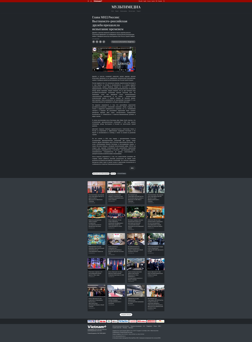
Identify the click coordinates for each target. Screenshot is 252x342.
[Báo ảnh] (151, 321)
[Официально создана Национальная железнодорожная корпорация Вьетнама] (136, 291)
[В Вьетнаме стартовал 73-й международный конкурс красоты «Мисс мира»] (96, 264)
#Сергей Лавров (122, 173)
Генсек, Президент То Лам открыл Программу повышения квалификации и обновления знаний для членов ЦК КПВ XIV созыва (115, 223)
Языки (155, 326)
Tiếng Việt (140, 1)
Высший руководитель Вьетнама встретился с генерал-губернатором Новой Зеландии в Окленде (135, 249)
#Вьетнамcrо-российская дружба (101, 173)
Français (149, 1)
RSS (144, 326)
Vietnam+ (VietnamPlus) (98, 1)
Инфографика (123, 11)
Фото (112, 11)
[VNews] (97, 321)
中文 (156, 1)
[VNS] (123, 321)
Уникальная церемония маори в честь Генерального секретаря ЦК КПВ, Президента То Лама (155, 249)
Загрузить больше (126, 314)
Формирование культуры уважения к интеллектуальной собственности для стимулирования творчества (96, 249)
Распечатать (100, 41)
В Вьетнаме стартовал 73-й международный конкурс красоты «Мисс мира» (95, 273)
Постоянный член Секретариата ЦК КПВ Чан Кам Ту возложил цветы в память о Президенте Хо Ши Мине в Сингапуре (136, 198)
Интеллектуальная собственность (121, 326)
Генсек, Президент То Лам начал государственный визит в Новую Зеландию (155, 273)
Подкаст (139, 11)
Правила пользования (136, 326)
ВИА (159, 326)
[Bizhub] (114, 321)
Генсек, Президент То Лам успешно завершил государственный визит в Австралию (114, 301)
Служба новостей (117, 327)
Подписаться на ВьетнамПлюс (119, 41)
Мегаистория (132, 11)
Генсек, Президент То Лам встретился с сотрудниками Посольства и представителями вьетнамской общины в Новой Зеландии (96, 302)
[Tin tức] (102, 321)
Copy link (103, 41)
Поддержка (149, 326)
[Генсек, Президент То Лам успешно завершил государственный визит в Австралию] (116, 291)
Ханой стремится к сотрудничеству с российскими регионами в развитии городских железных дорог (116, 250)
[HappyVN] (160, 321)
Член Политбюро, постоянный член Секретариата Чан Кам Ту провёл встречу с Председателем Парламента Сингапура (96, 198)
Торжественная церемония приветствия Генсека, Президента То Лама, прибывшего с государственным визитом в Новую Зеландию (135, 275)
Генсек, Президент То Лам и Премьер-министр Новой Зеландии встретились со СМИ (116, 273)
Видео (117, 11)
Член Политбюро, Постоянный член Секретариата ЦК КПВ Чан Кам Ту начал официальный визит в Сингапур (155, 198)
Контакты (131, 327)
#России (113, 173)
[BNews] (109, 321)
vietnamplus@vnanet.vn (120, 336)
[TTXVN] (91, 321)
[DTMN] (142, 321)
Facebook (93, 41)
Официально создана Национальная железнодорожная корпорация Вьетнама (136, 301)
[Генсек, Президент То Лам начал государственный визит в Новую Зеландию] (155, 264)
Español (153, 1)
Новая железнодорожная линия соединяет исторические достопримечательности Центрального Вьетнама (95, 223)
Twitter (97, 41)
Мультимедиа (126, 6)
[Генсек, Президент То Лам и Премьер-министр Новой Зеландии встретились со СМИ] (116, 264)
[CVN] (133, 321)
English (144, 1)
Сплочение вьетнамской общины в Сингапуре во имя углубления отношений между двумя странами (116, 197)
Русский (160, 1)
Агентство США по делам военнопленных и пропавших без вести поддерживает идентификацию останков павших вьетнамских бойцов (155, 223)
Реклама (125, 327)
